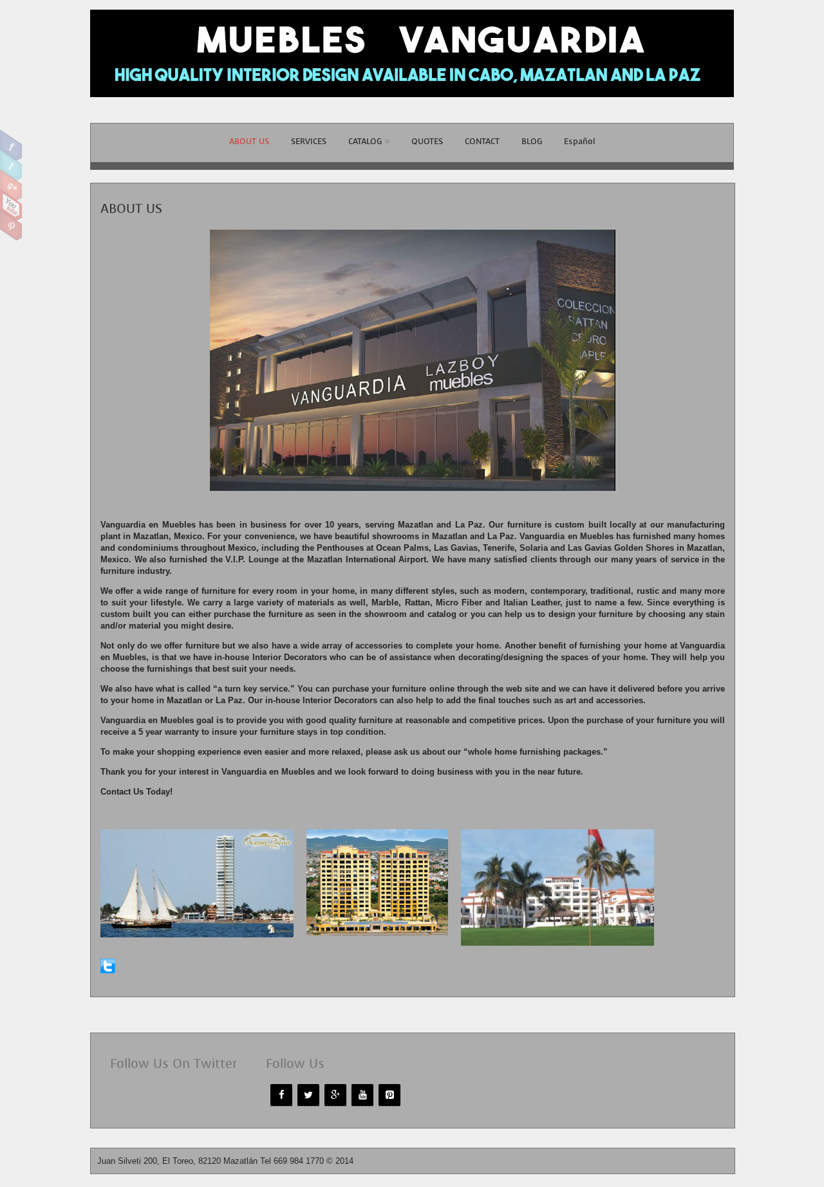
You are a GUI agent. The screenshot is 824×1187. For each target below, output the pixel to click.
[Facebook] (281, 1095)
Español (579, 141)
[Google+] (335, 1095)
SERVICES (308, 141)
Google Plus (11, 185)
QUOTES (427, 141)
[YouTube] (362, 1095)
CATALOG (365, 141)
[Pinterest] (389, 1095)
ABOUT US (249, 141)
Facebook (11, 145)
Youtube (11, 205)
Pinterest (11, 225)
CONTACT (482, 141)
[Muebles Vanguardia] (412, 104)
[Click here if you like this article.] (107, 970)
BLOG (531, 141)
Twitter (11, 165)
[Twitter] (308, 1095)
